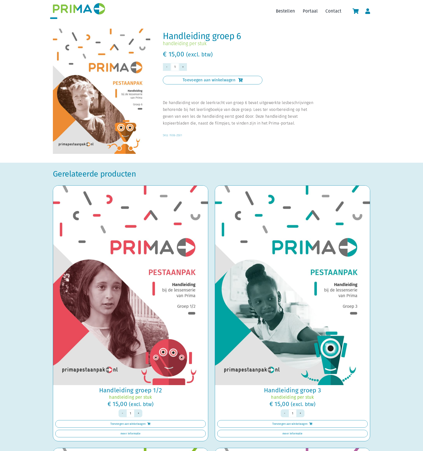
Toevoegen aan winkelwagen (209, 80)
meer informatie (131, 433)
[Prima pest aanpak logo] (77, 5)
